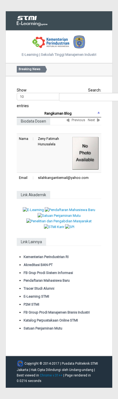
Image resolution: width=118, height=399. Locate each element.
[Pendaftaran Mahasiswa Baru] (70, 210)
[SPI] (69, 227)
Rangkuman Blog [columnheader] (58, 113)
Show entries (23, 98)
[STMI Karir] (54, 227)
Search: (94, 90)
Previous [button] (78, 120)
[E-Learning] (33, 210)
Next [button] (91, 120)
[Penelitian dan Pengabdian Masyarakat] (59, 221)
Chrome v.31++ (51, 375)
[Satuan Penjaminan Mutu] (59, 215)
